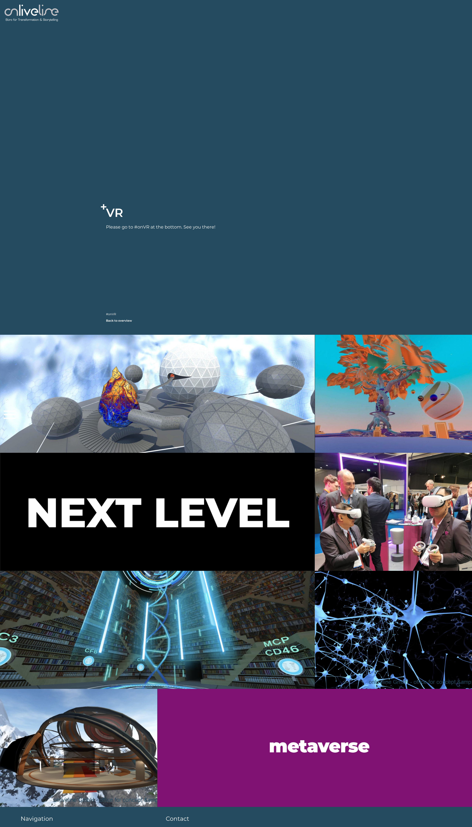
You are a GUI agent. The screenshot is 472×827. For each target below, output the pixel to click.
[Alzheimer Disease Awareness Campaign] (393, 630)
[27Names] (393, 394)
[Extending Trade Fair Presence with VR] (393, 512)
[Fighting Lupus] (157, 394)
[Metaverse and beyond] (78, 748)
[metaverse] (314, 748)
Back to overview (119, 320)
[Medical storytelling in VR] (157, 630)
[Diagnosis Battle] (157, 512)
